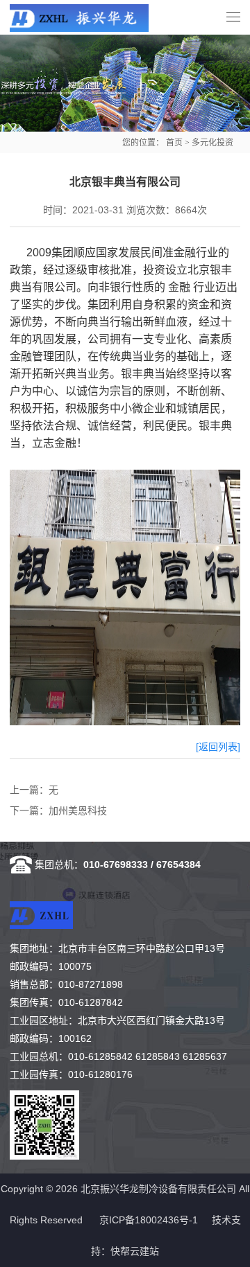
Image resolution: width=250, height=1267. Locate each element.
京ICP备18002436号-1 (148, 1219)
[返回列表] (218, 746)
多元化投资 (212, 143)
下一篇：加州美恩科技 (58, 810)
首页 (174, 143)
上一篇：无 (34, 789)
